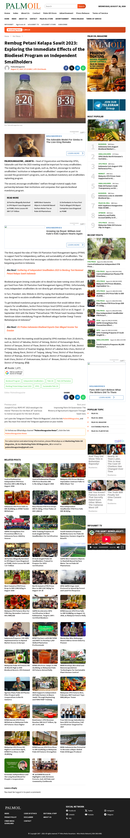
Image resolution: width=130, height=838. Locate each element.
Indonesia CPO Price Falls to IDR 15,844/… (110, 294)
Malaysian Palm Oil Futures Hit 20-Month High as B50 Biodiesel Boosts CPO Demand (17, 667)
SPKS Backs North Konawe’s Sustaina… (110, 157)
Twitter (90, 811)
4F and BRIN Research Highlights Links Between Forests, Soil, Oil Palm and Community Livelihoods (43, 777)
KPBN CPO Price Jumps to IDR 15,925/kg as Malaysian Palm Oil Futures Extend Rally (44, 667)
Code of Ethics (30, 813)
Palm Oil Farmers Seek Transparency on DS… (108, 187)
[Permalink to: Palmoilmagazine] (7, 67)
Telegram (110, 815)
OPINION (101, 213)
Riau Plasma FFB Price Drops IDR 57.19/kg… (110, 304)
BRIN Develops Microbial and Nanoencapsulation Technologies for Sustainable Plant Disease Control (72, 668)
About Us (47, 817)
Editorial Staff (50, 813)
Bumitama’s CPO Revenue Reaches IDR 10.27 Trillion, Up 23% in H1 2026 (44, 722)
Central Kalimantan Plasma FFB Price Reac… (109, 275)
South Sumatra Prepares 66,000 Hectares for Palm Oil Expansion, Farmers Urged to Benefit (72, 534)
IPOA (98, 320)
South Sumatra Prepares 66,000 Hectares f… (110, 345)
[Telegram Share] (77, 68)
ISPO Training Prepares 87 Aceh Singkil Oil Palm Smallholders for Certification (45, 533)
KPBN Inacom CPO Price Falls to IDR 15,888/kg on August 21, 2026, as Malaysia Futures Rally (73, 613)
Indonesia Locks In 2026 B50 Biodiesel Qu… (110, 197)
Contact (27, 821)
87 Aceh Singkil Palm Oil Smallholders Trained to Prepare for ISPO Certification (42, 562)
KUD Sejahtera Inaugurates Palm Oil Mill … (110, 206)
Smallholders (104, 154)
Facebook (72, 811)
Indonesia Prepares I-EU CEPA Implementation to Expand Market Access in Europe (16, 640)
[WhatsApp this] (83, 68)
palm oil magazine (98, 422)
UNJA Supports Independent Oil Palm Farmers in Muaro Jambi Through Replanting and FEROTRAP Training (44, 696)
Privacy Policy (10, 817)
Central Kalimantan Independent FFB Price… (103, 265)
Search (82, 6)
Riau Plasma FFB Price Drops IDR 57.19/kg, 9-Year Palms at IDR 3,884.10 (44, 508)
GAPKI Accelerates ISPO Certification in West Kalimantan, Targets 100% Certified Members (43, 614)
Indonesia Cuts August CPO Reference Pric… (110, 167)
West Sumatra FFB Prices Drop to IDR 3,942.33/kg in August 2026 (15, 588)
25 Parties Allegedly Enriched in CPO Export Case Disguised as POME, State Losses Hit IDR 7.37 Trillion (16, 562)
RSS (70, 818)
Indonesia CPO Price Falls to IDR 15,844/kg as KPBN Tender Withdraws (16, 508)
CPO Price (102, 164)
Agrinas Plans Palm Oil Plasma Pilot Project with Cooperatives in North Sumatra (16, 696)
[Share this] (66, 68)
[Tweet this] (71, 68)
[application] (106, 539)
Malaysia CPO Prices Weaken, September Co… (108, 285)
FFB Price (91, 262)
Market (101, 173)
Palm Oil (50, 381)
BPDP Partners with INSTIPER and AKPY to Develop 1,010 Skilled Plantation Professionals (44, 641)
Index (6, 813)
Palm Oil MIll (104, 203)
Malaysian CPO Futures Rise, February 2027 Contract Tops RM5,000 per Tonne (72, 695)
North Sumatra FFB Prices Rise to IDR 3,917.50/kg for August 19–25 (43, 588)
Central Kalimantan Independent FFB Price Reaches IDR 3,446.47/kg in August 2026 (15, 482)
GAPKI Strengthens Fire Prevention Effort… (106, 324)
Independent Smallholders (34, 381)
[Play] (91, 547)
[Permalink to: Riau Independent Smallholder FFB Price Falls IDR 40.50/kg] (73, 497)
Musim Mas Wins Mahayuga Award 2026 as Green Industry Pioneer (72, 640)
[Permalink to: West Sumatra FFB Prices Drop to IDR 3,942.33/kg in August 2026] (17, 577)
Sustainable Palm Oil (50, 386)
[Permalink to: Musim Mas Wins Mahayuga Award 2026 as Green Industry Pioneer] (73, 629)
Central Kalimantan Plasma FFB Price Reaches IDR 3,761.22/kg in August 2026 (43, 481)
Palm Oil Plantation (64, 381)
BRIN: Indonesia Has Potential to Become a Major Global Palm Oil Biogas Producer (72, 749)
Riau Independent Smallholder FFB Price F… (109, 314)
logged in (19, 792)
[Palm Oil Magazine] (23, 6)
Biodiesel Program (13, 381)
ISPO (98, 330)
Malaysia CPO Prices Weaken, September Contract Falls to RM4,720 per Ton (72, 481)
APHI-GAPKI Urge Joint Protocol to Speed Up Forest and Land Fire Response (72, 588)
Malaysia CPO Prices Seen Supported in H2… (109, 177)
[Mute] (118, 547)
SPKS (37, 386)
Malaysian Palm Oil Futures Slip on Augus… (109, 226)
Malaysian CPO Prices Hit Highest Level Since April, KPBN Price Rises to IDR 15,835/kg (14, 750)
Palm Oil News (97, 418)
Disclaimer (28, 817)
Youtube (91, 815)
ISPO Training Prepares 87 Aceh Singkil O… (110, 334)
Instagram (110, 811)
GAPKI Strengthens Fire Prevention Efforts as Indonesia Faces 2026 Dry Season (14, 534)
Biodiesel (102, 144)
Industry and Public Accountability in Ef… (107, 216)
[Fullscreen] (122, 547)
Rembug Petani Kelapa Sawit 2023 (18, 386)
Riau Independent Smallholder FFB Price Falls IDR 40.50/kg (71, 508)
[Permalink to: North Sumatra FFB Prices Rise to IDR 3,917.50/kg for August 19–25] (45, 577)
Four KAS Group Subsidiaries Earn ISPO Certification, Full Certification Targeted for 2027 (72, 723)
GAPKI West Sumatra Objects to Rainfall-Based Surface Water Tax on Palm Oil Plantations (72, 562)
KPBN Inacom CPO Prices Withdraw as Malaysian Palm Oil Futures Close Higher (16, 722)
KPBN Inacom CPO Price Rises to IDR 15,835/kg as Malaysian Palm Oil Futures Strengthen (44, 749)
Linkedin (72, 815)
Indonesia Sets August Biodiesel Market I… (108, 148)
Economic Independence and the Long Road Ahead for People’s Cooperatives (16, 776)
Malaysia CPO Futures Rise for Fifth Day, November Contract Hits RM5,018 (16, 613)
